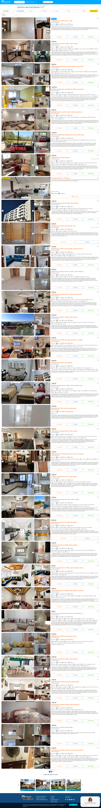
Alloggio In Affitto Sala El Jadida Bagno (68, 5)
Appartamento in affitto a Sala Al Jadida (62, 727)
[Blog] (70, 799)
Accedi (40, 2)
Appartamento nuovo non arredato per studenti (64, 522)
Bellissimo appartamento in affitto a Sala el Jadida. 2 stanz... (67, 385)
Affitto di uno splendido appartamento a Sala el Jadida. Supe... (68, 134)
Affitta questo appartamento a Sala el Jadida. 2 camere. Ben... (67, 66)
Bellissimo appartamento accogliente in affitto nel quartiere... (67, 89)
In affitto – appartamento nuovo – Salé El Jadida (64, 476)
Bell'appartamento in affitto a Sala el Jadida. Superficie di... (67, 112)
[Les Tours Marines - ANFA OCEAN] (31, 780)
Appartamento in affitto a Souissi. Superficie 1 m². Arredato (67, 340)
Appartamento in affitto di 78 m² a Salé (61, 20)
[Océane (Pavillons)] (64, 780)
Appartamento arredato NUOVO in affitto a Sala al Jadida (66, 294)
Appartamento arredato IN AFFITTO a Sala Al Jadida (65, 499)
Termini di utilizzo (53, 801)
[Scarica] (28, 797)
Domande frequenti (54, 799)
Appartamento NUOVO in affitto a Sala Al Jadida (64, 545)
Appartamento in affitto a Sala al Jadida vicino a (64, 636)
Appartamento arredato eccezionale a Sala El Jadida (65, 681)
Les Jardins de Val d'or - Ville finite (60, 178)
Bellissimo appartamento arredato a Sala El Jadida (64, 203)
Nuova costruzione (30, 2)
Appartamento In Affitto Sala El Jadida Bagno (78, 5)
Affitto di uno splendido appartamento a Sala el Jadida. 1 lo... (67, 613)
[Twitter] (68, 799)
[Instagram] (74, 799)
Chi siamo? (52, 796)
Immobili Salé (28, 6)
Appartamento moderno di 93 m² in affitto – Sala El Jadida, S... (67, 271)
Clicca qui (57, 805)
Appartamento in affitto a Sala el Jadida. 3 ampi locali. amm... (67, 248)
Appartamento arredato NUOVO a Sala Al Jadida (64, 431)
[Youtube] (72, 799)
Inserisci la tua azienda (40, 798)
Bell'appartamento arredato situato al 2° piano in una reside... (67, 453)
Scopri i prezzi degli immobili (41, 799)
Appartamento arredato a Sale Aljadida (61, 362)
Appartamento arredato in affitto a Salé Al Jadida (64, 43)
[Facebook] (66, 799)
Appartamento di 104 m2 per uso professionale (63, 408)
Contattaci (52, 798)
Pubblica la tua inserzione (41, 796)
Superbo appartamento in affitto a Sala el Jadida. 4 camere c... (67, 590)
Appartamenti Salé (35, 6)
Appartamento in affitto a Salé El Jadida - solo (63, 226)
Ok (73, 804)
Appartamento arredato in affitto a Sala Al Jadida (64, 317)
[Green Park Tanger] (48, 780)
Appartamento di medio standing (60, 157)
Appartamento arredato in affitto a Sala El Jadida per (65, 704)
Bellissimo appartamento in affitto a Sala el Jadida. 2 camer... (67, 567)
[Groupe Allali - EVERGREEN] (75, 780)
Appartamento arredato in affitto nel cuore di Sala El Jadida (67, 750)
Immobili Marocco (21, 6)
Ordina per (3, 13)
